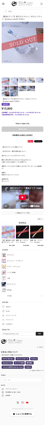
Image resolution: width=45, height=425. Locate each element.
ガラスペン (10, 255)
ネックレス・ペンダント (15, 261)
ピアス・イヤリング (13, 266)
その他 (9, 296)
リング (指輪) (11, 272)
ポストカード (11, 284)
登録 (39, 333)
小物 (8, 278)
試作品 (9, 290)
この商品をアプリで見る (22, 213)
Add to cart (22, 129)
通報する (40, 219)
